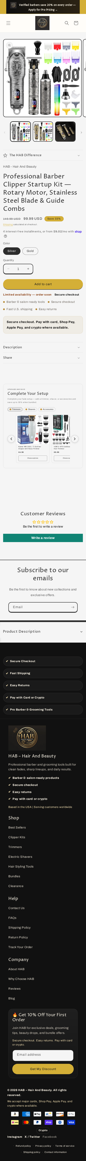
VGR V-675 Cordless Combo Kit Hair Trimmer (66, 448)
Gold (30, 251)
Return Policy (18, 937)
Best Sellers (17, 827)
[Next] (74, 439)
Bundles (14, 876)
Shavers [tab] (31, 409)
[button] (8, 23)
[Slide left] (4, 132)
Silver (12, 251)
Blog (11, 998)
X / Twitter (32, 1136)
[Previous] (11, 439)
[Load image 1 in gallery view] (20, 132)
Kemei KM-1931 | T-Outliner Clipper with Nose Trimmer (29, 448)
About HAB (16, 969)
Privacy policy (43, 1146)
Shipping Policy (19, 927)
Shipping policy (31, 1152)
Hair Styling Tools (21, 866)
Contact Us (16, 908)
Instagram (14, 1136)
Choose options (32, 458)
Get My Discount (43, 1069)
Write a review (43, 538)
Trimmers (15, 847)
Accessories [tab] (48, 409)
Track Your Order (20, 947)
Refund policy (23, 1146)
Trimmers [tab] (16, 409)
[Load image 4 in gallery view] (65, 132)
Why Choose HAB (21, 979)
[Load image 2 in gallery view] (43, 132)
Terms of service (64, 1146)
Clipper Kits (16, 837)
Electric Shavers (20, 856)
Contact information (55, 1152)
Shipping (8, 224)
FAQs (12, 917)
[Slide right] (81, 132)
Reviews (14, 988)
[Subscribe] (72, 607)
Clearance (15, 886)
